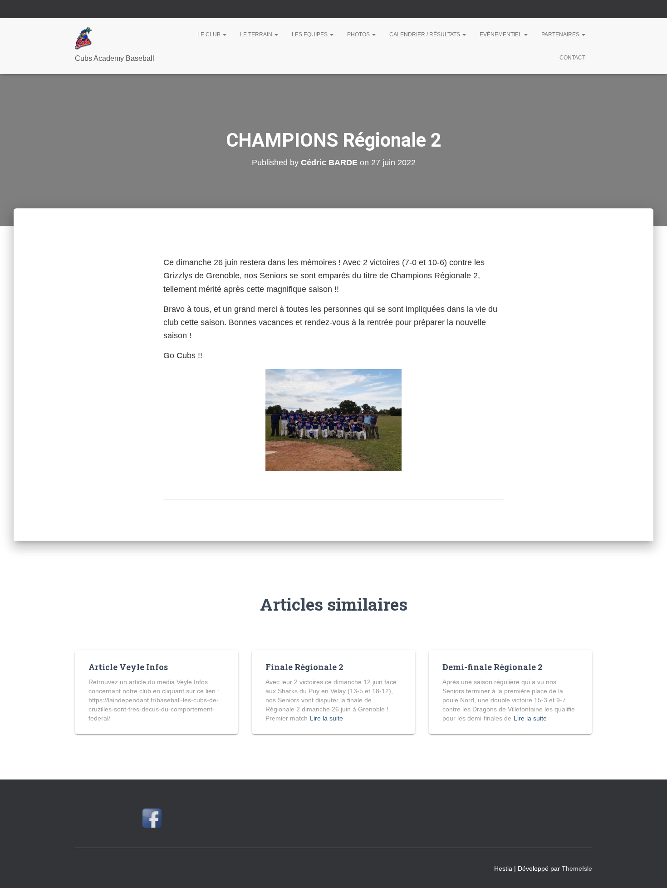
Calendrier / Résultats (425, 34)
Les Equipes (310, 34)
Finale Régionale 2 (304, 666)
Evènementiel (501, 34)
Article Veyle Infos (128, 666)
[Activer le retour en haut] (649, 869)
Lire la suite (326, 718)
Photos (359, 34)
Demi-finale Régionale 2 (492, 666)
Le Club (209, 34)
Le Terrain (257, 34)
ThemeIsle (577, 868)
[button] (224, 34)
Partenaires (561, 34)
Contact (572, 57)
